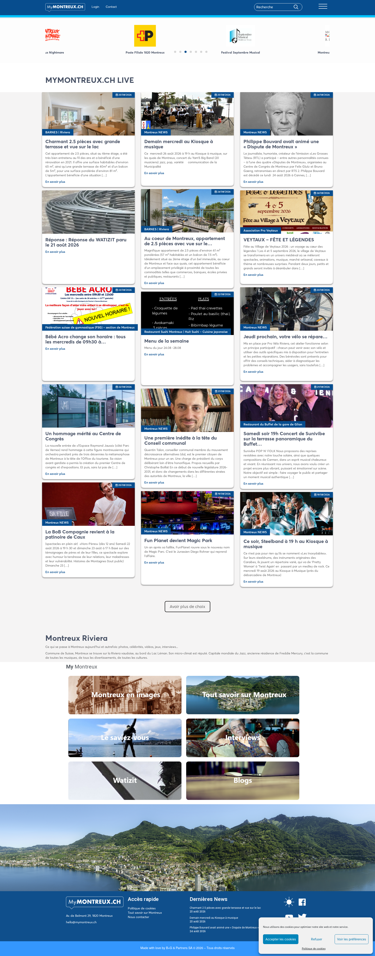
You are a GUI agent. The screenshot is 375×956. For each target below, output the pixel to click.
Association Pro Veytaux (260, 230)
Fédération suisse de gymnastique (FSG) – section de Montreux (90, 327)
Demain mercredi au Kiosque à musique (214, 917)
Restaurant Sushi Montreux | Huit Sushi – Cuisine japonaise (186, 332)
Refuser (316, 939)
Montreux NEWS (156, 132)
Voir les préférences (351, 939)
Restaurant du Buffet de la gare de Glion (272, 424)
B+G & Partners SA (179, 948)
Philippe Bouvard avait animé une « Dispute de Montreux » (224, 927)
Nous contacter (138, 917)
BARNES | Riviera (57, 132)
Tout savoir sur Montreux (145, 913)
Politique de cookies (314, 948)
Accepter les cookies (280, 939)
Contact (111, 7)
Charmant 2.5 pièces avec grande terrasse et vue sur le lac (225, 907)
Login (95, 7)
